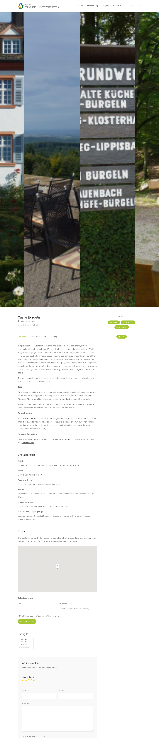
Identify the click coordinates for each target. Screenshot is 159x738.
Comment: (26, 703)
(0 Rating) (34, 325)
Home (80, 6)
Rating (55, 336)
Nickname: (26, 690)
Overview (22, 336)
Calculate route (27, 621)
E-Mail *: (62, 690)
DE (127, 6)
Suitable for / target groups (30, 512)
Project (105, 6)
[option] (107, 159)
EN (140, 6)
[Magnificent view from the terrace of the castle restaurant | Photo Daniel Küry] (52, 159)
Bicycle (41, 616)
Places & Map (92, 6)
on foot (57, 616)
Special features (25, 502)
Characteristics (35, 336)
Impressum (117, 6)
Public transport (27, 616)
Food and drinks (25, 480)
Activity (21, 461)
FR (133, 6)
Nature (21, 489)
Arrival (47, 336)
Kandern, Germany (28, 321)
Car (49, 616)
